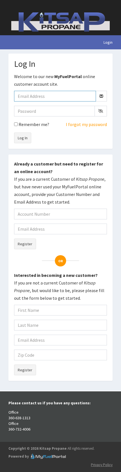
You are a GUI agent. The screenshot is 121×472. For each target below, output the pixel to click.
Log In (23, 137)
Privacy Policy (102, 464)
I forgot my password (86, 124)
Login (108, 42)
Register (25, 243)
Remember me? (33, 124)
